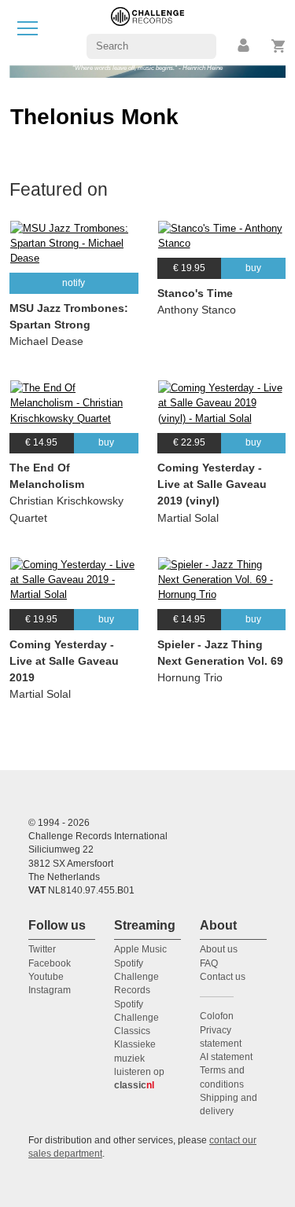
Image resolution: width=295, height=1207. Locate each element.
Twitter (42, 949)
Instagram (49, 990)
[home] (147, 32)
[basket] (279, 46)
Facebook (49, 963)
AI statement (226, 1057)
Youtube (46, 976)
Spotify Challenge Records (136, 977)
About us (219, 949)
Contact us (222, 976)
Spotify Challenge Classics (136, 1018)
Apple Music (140, 949)
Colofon (217, 1016)
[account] (245, 46)
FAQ (209, 963)
